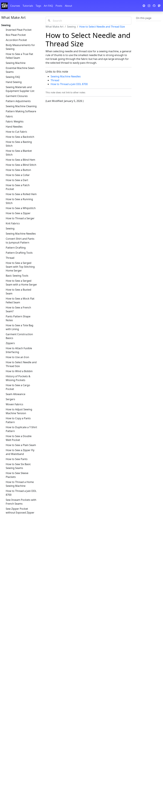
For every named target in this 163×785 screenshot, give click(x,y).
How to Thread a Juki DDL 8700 (21, 492)
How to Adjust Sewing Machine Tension (19, 411)
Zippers (10, 343)
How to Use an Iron (17, 357)
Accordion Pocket (16, 40)
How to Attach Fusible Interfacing (19, 350)
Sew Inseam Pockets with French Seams (21, 501)
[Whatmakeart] (4, 6)
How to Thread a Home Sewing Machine (20, 484)
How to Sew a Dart (17, 180)
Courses (15, 5)
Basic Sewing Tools (17, 275)
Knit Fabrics (13, 223)
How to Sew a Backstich (20, 137)
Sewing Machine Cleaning (21, 106)
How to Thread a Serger (20, 218)
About (68, 5)
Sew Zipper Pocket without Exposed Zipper (20, 510)
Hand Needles (14, 126)
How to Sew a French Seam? (18, 309)
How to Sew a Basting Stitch (19, 143)
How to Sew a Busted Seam (18, 291)
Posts (59, 5)
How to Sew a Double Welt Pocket (19, 438)
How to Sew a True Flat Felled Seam (19, 56)
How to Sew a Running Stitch (19, 201)
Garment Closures (17, 96)
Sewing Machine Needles (21, 233)
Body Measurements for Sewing (20, 47)
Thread (10, 258)
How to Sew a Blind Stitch (21, 165)
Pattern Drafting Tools (19, 252)
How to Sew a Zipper (18, 213)
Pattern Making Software (21, 111)
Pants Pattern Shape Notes (18, 318)
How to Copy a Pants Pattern (18, 420)
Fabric (9, 116)
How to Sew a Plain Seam (21, 445)
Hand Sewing (14, 82)
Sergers (10, 399)
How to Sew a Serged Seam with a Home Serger (21, 282)
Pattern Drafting (16, 247)
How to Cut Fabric (16, 131)
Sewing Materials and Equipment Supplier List (20, 89)
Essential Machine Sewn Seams (20, 70)
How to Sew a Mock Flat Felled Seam (20, 300)
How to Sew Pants (17, 459)
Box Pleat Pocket (16, 35)
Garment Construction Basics (19, 336)
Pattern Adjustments (18, 101)
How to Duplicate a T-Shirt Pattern (21, 429)
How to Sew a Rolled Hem (21, 194)
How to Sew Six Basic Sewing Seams (18, 466)
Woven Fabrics (14, 404)
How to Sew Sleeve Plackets (17, 475)
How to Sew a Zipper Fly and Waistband (20, 452)
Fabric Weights (15, 121)
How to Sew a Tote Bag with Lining (19, 327)
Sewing (10, 228)
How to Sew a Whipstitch (21, 208)
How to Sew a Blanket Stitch (19, 152)
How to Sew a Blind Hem (20, 159)
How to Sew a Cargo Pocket (18, 387)
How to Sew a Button (18, 170)
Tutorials (28, 5)
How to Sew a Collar (18, 175)
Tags (38, 5)
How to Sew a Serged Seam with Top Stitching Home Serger (20, 266)
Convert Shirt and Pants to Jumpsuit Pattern (20, 240)
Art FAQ (48, 5)
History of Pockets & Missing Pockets (18, 378)
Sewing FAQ (13, 77)
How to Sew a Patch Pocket (18, 187)
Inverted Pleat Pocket (19, 30)
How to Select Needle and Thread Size (21, 364)
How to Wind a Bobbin (19, 371)
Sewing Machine (15, 63)
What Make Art (13, 17)
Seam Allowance (15, 394)
